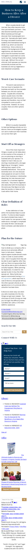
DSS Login (5, 529)
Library (4, 398)
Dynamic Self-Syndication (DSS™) (12, 519)
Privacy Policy (14, 527)
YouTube (24, 319)
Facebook (6, 319)
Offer (3, 437)
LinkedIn (16, 319)
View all (3, 432)
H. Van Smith (5, 310)
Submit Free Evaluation (14, 390)
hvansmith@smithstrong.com (11, 312)
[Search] (24, 331)
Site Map (23, 527)
